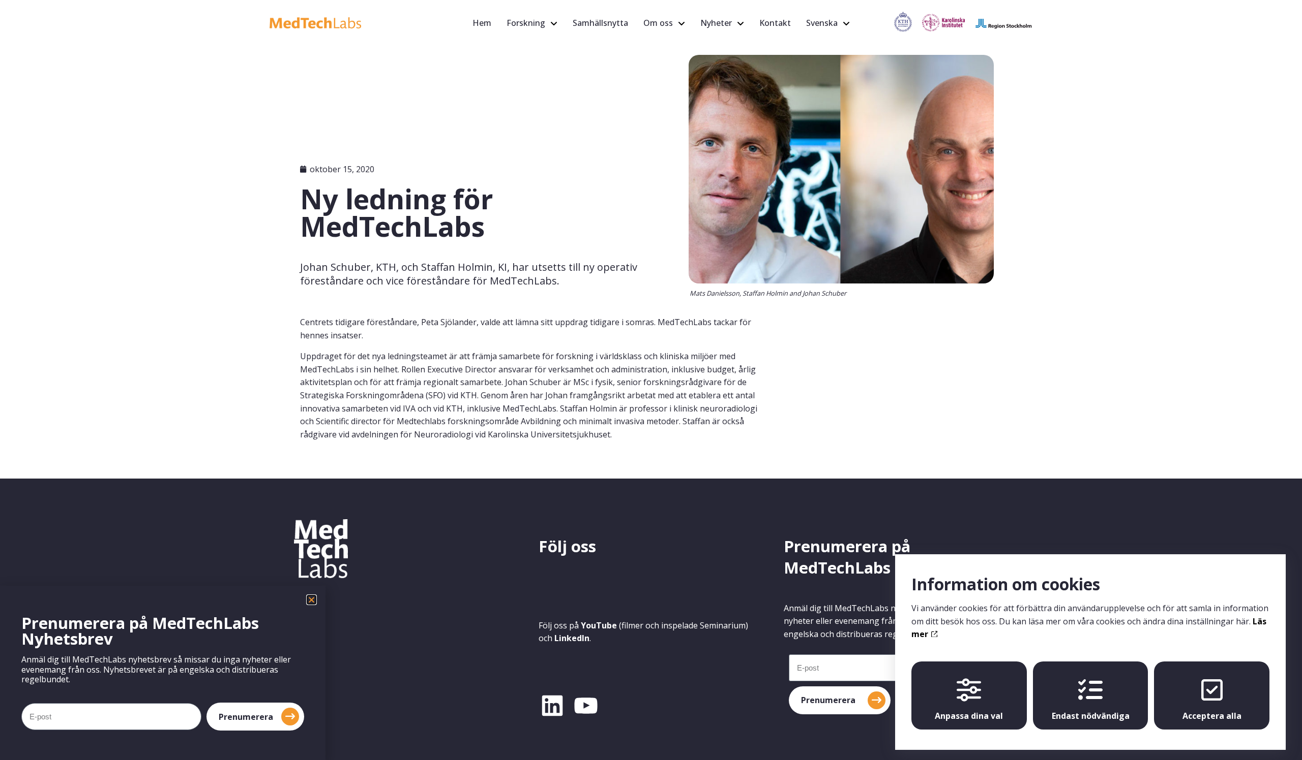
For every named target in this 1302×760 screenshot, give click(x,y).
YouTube (599, 625)
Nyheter (716, 22)
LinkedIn (571, 638)
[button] (311, 600)
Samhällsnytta (600, 22)
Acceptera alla (1211, 715)
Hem (481, 22)
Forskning (526, 22)
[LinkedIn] (552, 705)
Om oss (658, 22)
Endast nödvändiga (1091, 715)
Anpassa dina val (969, 715)
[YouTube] (586, 705)
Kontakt (775, 22)
